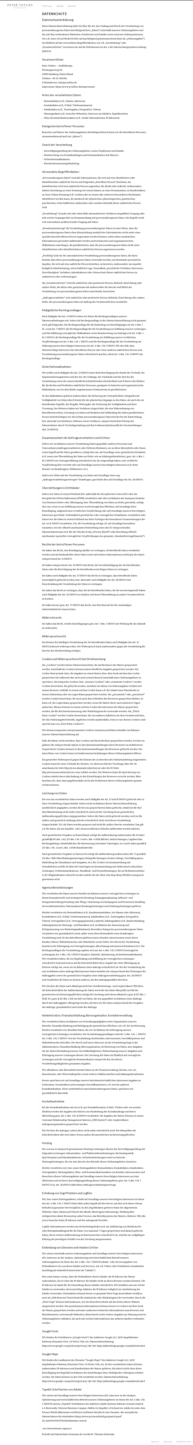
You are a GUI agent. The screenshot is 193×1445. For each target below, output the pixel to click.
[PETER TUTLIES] (19, 5)
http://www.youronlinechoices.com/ (61, 772)
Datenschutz (167, 1442)
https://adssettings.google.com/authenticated (121, 1345)
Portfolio (47, 6)
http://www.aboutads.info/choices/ (82, 768)
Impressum (155, 1442)
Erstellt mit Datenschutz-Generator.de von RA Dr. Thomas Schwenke (78, 1434)
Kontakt (72, 6)
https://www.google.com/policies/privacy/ (64, 1345)
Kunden (60, 6)
